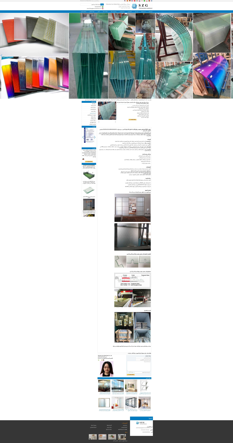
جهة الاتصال (91, 11)
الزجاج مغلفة (93, 105)
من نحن (136, 11)
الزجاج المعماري (142, 99)
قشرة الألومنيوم (93, 122)
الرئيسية (150, 11)
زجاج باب (129, 353)
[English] (125, 0)
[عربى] (144, 0)
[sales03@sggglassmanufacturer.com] (102, 360)
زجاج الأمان (134, 353)
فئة (146, 99)
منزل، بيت (149, 99)
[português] (149, 0)
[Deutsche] (130, 0)
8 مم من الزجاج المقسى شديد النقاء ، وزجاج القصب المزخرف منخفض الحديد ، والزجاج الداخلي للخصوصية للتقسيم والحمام (88, 198)
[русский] (139, 0)
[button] (1, 55)
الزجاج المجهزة (138, 353)
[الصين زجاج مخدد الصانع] (112, 439)
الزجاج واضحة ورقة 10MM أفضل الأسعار (89, 184)
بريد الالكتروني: (150, 426)
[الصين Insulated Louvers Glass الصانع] (122, 439)
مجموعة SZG (113, 11)
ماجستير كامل (115, 440)
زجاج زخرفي (93, 111)
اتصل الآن (89, 161)
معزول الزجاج (93, 107)
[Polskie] (147, 0)
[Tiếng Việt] (134, 0)
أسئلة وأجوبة (83, 11)
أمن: (152, 432)
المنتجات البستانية (92, 124)
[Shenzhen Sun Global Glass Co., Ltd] (142, 8)
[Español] (127, 0)
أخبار (99, 11)
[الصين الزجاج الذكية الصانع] (93, 439)
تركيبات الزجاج (93, 120)
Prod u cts (143, 11)
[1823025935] (100, 360)
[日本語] (142, 0)
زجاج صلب (94, 103)
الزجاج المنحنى (93, 109)
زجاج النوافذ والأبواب (134, 99)
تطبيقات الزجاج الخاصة (122, 429)
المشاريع (130, 11)
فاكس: (151, 429)
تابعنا (150, 418)
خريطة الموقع (125, 440)
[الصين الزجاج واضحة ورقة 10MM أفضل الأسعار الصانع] (89, 182)
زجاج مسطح (144, 353)
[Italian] (137, 0)
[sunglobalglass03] (98, 360)
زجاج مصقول (93, 116)
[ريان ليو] (83, 159)
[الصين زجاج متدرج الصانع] (102, 439)
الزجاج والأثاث (93, 118)
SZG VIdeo (105, 11)
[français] (132, 0)
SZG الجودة (122, 11)
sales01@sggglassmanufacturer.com (94, 8)
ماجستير (120, 440)
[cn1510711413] (103, 360)
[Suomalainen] (151, 0)
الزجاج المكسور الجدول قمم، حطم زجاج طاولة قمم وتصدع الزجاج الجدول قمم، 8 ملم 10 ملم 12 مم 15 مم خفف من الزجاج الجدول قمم (89, 214)
